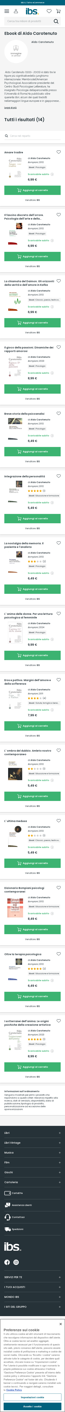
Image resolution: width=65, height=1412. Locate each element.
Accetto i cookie (32, 1406)
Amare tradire (13, 152)
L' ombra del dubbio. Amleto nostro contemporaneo (27, 752)
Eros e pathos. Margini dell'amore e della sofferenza (27, 682)
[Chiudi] (61, 1324)
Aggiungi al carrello (35, 190)
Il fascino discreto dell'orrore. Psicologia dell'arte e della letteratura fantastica (24, 216)
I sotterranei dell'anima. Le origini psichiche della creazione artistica (27, 1023)
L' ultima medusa (15, 821)
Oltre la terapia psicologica (22, 954)
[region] (32, 1365)
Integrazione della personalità (24, 476)
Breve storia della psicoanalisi (24, 414)
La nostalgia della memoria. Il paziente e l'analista (24, 545)
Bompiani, (33, 162)
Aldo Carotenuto (40, 158)
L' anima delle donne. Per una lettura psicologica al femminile (28, 615)
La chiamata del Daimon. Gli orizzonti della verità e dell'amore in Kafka (29, 283)
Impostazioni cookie (32, 1397)
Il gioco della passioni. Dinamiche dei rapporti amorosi (28, 349)
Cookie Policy (14, 1390)
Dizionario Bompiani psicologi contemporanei (24, 889)
